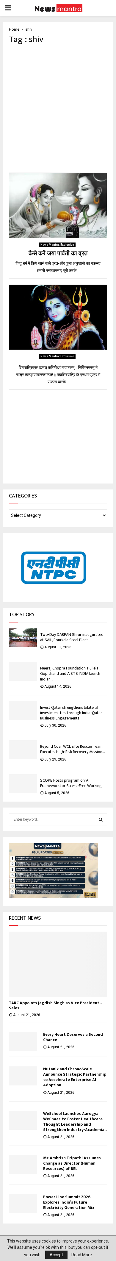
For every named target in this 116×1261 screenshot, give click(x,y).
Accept (56, 1254)
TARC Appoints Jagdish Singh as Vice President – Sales (56, 1005)
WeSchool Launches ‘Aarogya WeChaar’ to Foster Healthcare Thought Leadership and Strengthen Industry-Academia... (75, 1121)
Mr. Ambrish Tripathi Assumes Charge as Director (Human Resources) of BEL (72, 1163)
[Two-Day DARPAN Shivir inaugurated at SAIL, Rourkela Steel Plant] (23, 637)
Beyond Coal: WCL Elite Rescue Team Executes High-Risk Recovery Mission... (72, 749)
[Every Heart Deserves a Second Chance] (23, 1041)
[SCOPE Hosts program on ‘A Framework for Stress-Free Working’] (23, 783)
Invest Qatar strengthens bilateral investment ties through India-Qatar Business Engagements (71, 713)
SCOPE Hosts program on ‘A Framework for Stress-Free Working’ (71, 783)
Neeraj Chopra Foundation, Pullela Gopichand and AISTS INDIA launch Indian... (70, 673)
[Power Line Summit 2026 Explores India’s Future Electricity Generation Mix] (23, 1203)
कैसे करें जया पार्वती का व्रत (58, 253)
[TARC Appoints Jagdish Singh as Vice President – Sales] (58, 964)
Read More (81, 1255)
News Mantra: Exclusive (57, 244)
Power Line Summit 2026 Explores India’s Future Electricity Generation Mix (68, 1202)
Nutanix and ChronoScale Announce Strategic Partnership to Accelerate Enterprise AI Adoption (74, 1077)
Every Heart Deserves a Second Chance (73, 1037)
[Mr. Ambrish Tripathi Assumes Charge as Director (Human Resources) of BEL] (23, 1164)
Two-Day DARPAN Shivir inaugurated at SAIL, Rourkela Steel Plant (72, 637)
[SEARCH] (100, 819)
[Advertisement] (58, 109)
